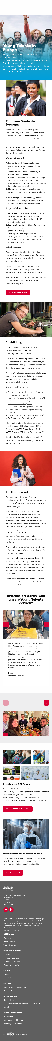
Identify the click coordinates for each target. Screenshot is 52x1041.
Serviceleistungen (11, 958)
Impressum (8, 1017)
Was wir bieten (9, 945)
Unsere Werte (9, 942)
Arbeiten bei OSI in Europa (18, 809)
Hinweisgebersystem (12, 1024)
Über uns (7, 938)
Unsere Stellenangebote (14, 991)
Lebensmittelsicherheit (13, 962)
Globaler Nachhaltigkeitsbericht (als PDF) (21, 1004)
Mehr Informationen (18, 292)
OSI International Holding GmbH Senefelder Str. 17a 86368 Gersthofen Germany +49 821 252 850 (14, 900)
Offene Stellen (13, 873)
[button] (46, 624)
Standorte (7, 978)
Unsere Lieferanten (11, 965)
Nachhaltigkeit (9, 1000)
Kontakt (6, 974)
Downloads (8, 1007)
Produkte (7, 955)
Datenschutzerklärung (13, 1020)
